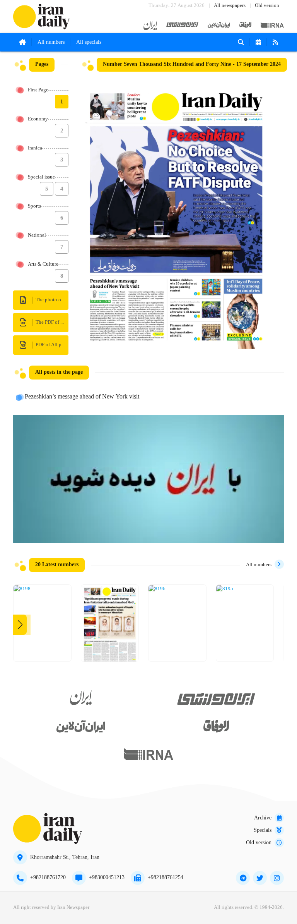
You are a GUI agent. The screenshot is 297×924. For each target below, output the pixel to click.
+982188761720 (48, 877)
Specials (262, 830)
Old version (267, 6)
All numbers (51, 42)
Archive (262, 818)
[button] (20, 625)
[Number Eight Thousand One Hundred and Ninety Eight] (22, 589)
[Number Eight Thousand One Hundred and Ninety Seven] (110, 626)
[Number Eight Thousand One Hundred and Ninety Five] (224, 589)
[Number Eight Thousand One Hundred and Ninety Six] (157, 589)
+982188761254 (165, 877)
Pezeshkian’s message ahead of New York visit (82, 397)
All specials (88, 42)
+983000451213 (107, 877)
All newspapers (230, 6)
